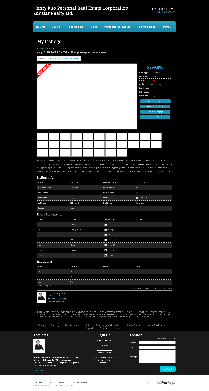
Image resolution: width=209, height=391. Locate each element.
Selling (56, 26)
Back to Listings (44, 48)
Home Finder (147, 26)
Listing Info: (45, 177)
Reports (89, 328)
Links (94, 26)
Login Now (105, 345)
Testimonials (75, 26)
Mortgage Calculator (117, 26)
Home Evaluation (156, 325)
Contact (104, 328)
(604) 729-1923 (59, 299)
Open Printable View (155, 107)
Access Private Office (66, 385)
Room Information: (50, 214)
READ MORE (38, 370)
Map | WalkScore (71, 58)
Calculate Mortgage (155, 112)
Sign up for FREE (104, 353)
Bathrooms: (45, 261)
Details (42, 58)
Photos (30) (55, 58)
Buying (40, 26)
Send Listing (155, 117)
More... (167, 26)
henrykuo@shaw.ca (164, 11)
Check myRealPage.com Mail (45, 385)
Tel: (49, 299)
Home (118, 328)
